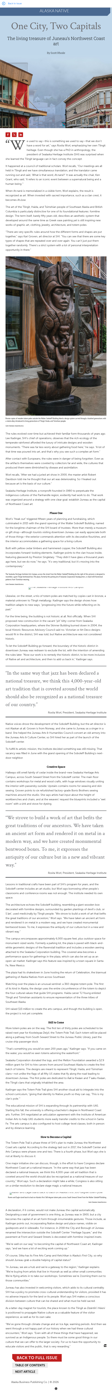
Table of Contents (30, 1365)
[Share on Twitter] (14, 134)
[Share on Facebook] (8, 134)
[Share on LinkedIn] (20, 134)
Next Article (25, 1371)
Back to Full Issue (37, 1357)
